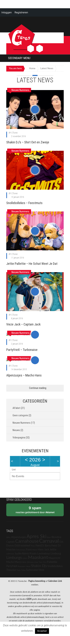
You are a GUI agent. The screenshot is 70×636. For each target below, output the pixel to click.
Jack (46, 549)
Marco (18, 562)
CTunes (14, 133)
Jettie (53, 549)
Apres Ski (36, 536)
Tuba (23, 570)
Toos (19, 570)
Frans (29, 549)
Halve (34, 550)
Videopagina (19, 437)
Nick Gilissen (28, 562)
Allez (8, 537)
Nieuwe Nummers (21, 422)
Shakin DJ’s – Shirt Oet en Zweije (27, 142)
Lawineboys (43, 553)
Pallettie (52, 562)
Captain (10, 542)
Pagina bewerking (36, 581)
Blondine (56, 537)
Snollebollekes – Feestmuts (24, 203)
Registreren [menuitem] (21, 12)
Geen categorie (20, 415)
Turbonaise (32, 570)
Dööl (17, 545)
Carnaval (49, 541)
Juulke (18, 553)
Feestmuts (20, 550)
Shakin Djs (39, 566)
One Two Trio (40, 562)
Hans (41, 549)
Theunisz (11, 570)
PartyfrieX (11, 566)
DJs (61, 542)
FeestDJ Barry (43, 545)
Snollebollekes (55, 566)
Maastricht (54, 558)
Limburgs (14, 558)
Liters (24, 558)
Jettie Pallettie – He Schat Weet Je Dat (31, 263)
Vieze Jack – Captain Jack (23, 324)
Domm (10, 545)
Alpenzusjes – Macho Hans (24, 375)
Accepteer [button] (42, 631)
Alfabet (16, 408)
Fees (33, 546)
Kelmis (25, 553)
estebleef (25, 545)
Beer (49, 537)
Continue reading (37, 388)
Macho (10, 562)
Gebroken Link (55, 581)
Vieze (41, 570)
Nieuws (16, 430)
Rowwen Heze (24, 566)
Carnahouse (27, 541)
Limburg (56, 553)
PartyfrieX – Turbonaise (22, 350)
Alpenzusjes (18, 537)
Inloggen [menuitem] (6, 12)
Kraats (33, 553)
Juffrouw (10, 554)
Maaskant (38, 557)
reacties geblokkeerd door (35, 510)
